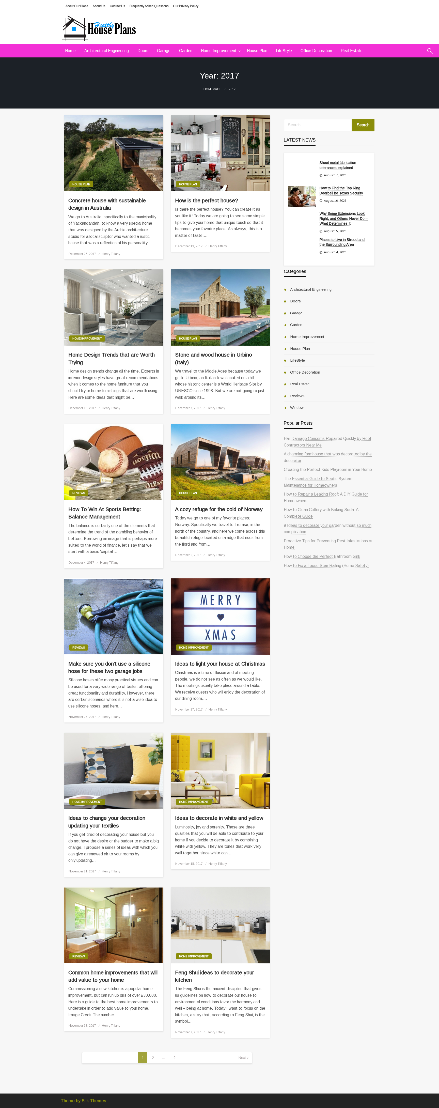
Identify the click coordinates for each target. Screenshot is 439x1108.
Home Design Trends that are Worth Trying (111, 358)
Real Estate (352, 51)
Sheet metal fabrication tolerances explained (338, 165)
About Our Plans (77, 6)
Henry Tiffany (111, 254)
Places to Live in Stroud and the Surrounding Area (342, 242)
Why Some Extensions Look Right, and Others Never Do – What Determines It (344, 218)
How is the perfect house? (206, 200)
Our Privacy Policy (185, 6)
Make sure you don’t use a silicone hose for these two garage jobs (109, 667)
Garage (163, 51)
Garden (185, 51)
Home (70, 51)
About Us (99, 6)
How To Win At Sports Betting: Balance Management (104, 512)
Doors (142, 51)
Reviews (78, 493)
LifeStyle (284, 51)
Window (297, 407)
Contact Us (117, 6)
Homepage (212, 89)
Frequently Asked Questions (149, 6)
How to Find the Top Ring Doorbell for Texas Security (341, 190)
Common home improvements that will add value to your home (113, 976)
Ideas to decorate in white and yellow (219, 818)
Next (242, 1058)
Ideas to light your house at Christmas (220, 664)
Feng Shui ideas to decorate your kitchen (214, 976)
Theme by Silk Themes (83, 1100)
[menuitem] (70, 50)
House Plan (257, 51)
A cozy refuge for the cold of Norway (219, 509)
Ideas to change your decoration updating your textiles (106, 821)
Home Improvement (219, 51)
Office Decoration (316, 51)
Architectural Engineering (106, 51)
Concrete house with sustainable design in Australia (107, 204)
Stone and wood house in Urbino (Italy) (213, 358)
